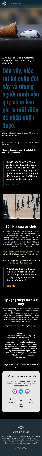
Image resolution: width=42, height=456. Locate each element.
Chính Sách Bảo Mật (21, 449)
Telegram (21, 391)
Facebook (14, 391)
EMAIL (27, 391)
